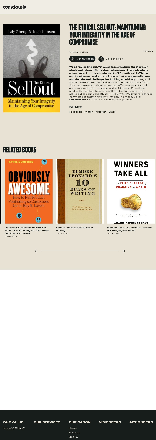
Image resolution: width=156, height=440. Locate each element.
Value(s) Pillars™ (14, 428)
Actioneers (141, 422)
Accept (144, 435)
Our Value (13, 422)
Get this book (85, 58)
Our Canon (80, 422)
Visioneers (110, 422)
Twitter (88, 111)
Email (112, 111)
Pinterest (100, 111)
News (73, 428)
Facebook (75, 111)
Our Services (47, 422)
